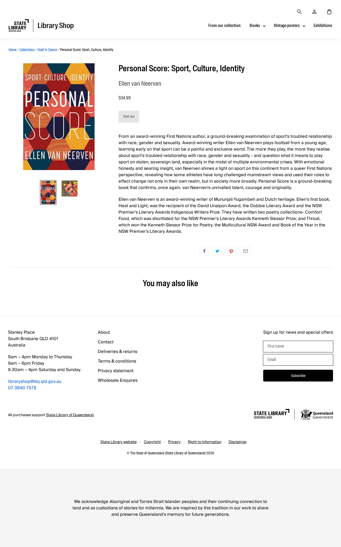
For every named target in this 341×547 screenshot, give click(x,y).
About (104, 332)
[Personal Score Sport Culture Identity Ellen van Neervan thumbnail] (70, 188)
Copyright (152, 442)
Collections (27, 49)
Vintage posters (287, 25)
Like (204, 251)
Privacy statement (115, 371)
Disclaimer (238, 442)
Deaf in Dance (47, 49)
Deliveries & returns (117, 351)
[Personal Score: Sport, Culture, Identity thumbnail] (48, 192)
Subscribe (298, 375)
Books (255, 25)
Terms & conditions (117, 361)
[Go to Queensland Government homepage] (317, 415)
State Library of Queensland (70, 415)
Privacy (174, 442)
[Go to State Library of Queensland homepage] (271, 414)
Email (245, 251)
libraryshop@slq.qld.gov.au (34, 381)
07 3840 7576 (22, 388)
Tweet (217, 251)
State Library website (118, 442)
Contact (105, 342)
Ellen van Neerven (140, 83)
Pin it (231, 251)
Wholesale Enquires (117, 380)
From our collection (224, 25)
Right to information (204, 442)
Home (13, 49)
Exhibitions (323, 25)
